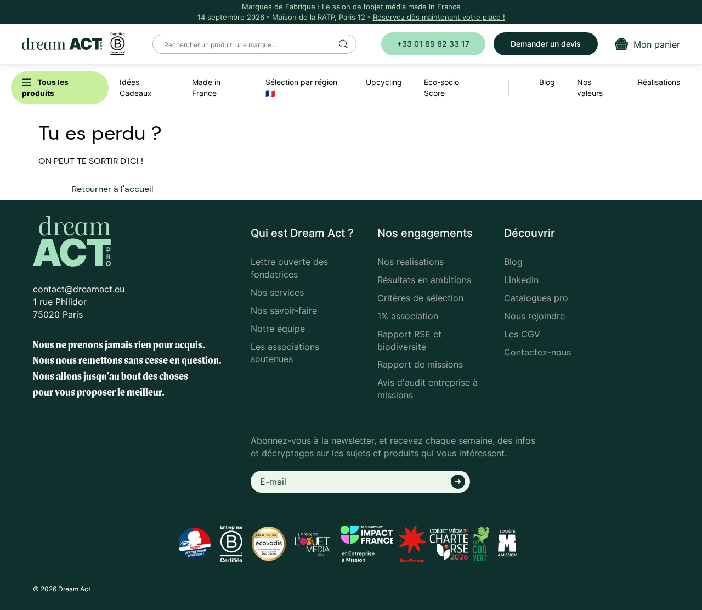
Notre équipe (278, 328)
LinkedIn (521, 279)
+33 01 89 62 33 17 (433, 43)
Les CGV (522, 334)
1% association (407, 315)
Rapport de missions (420, 364)
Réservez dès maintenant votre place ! (439, 17)
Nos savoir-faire (284, 310)
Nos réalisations (410, 261)
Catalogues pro (536, 297)
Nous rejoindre (534, 315)
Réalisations (659, 82)
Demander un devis (546, 43)
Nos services (277, 292)
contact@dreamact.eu (78, 289)
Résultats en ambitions (424, 279)
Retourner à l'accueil (113, 189)
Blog (513, 261)
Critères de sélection (420, 297)
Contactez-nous (537, 352)
